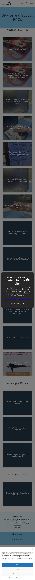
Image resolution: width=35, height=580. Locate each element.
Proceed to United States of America (17, 300)
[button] (32, 549)
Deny (17, 569)
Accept (17, 564)
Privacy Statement (20, 578)
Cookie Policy (12, 578)
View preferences (17, 574)
